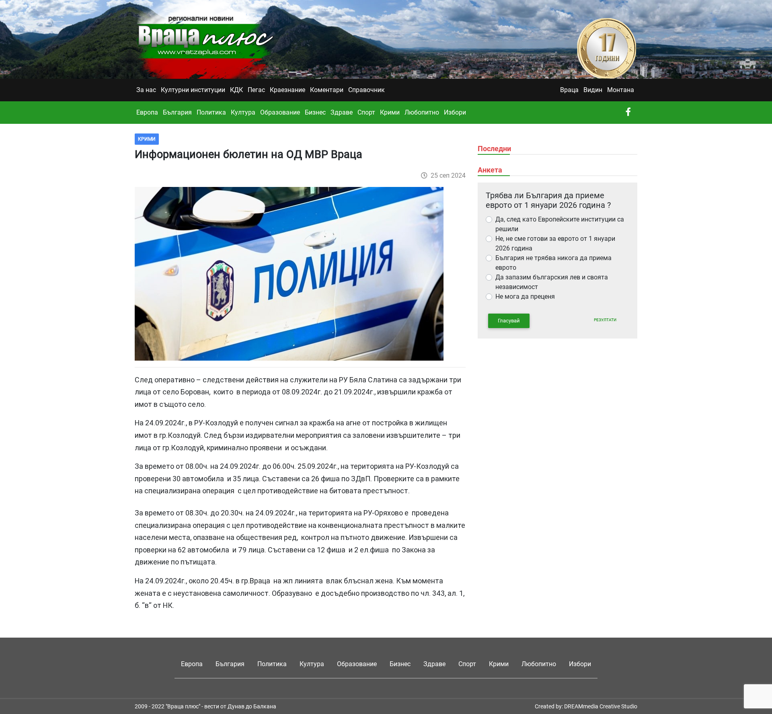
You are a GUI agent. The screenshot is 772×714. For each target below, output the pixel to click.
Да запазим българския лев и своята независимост (551, 282)
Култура (243, 112)
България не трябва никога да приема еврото (553, 262)
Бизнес (315, 112)
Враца (569, 90)
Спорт (366, 112)
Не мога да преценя (525, 296)
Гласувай (509, 321)
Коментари (326, 90)
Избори (455, 112)
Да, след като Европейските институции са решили (559, 224)
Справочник (366, 90)
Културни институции (193, 90)
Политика (211, 112)
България (177, 112)
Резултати (605, 319)
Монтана (620, 90)
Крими (390, 112)
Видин (592, 90)
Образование (280, 112)
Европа (147, 112)
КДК (236, 90)
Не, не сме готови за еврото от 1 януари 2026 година (555, 243)
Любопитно (421, 112)
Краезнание (287, 90)
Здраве (342, 112)
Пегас (256, 90)
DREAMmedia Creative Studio (600, 706)
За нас (146, 90)
